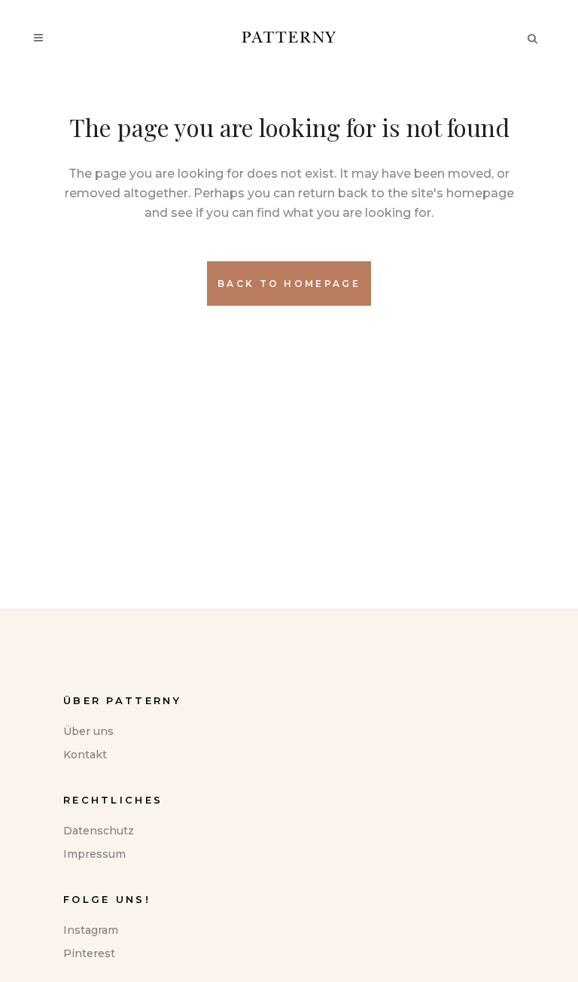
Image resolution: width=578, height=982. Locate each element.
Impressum (94, 854)
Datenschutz (98, 830)
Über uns (88, 731)
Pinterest (89, 953)
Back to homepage (289, 283)
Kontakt (85, 754)
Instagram (90, 930)
